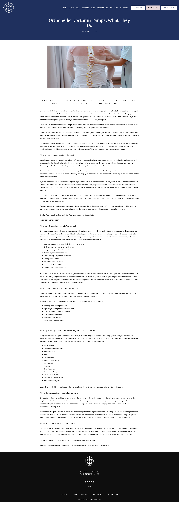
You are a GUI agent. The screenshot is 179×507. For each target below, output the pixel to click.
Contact (114, 8)
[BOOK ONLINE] (152, 10)
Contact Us (113, 494)
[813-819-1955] (138, 10)
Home (64, 8)
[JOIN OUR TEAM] (168, 10)
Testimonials (102, 8)
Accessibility (98, 494)
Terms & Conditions (80, 494)
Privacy (64, 494)
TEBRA (98, 499)
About (71, 8)
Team (78, 8)
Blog (93, 8)
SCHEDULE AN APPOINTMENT (49, 220)
